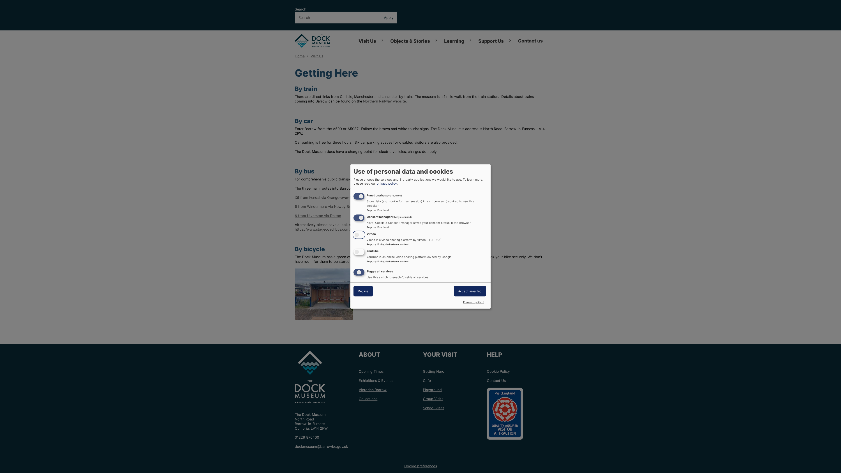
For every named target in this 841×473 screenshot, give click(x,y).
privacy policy (387, 183)
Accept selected (470, 291)
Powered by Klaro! (473, 302)
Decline (363, 291)
